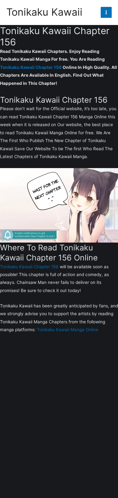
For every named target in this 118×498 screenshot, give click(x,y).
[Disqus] (59, 419)
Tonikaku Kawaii (44, 12)
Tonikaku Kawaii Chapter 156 (31, 67)
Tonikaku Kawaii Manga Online (67, 329)
